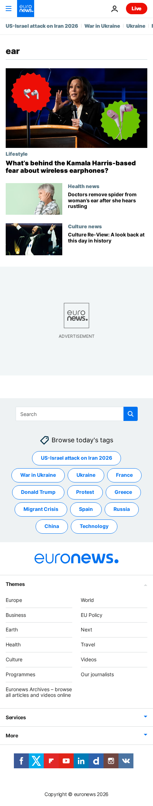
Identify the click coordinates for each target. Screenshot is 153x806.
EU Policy (91, 615)
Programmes (20, 674)
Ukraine (136, 26)
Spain (86, 509)
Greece (123, 492)
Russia (122, 509)
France (124, 475)
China (51, 526)
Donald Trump (38, 492)
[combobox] (77, 414)
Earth (12, 629)
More (12, 735)
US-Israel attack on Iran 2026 (42, 26)
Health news (83, 186)
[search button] (130, 414)
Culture (14, 659)
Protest (85, 492)
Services (16, 717)
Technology (94, 526)
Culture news (85, 226)
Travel (88, 644)
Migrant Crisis (40, 509)
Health (13, 644)
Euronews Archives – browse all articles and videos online (39, 692)
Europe (14, 600)
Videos (88, 659)
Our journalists (97, 674)
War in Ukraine (102, 26)
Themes (15, 584)
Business (16, 615)
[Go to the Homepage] (25, 8)
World (87, 600)
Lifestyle (17, 153)
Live (137, 8)
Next (86, 629)
